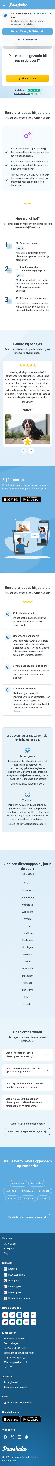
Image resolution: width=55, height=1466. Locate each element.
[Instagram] (19, 1437)
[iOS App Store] (11, 499)
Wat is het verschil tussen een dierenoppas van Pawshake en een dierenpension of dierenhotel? (24, 1102)
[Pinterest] (26, 1437)
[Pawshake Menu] (4, 4)
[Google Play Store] (31, 499)
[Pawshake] (18, 5)
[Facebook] (5, 1437)
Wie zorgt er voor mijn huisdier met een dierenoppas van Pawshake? (25, 1085)
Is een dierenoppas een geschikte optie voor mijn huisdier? (24, 1070)
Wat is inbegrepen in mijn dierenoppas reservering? (20, 1054)
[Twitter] (12, 1437)
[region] (27, 407)
